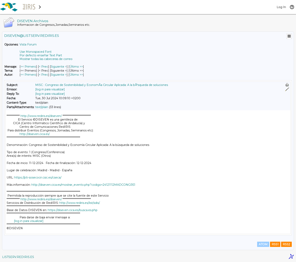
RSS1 (275, 244)
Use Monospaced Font (36, 52)
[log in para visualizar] (50, 89)
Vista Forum (28, 44)
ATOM (263, 244)
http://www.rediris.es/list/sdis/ (79, 203)
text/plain (41, 107)
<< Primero (28, 66)
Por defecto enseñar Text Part (41, 55)
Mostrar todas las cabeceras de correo (46, 59)
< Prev (43, 66)
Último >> (76, 66)
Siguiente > (59, 66)
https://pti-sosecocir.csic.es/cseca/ (37, 177)
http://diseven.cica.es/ (35, 134)
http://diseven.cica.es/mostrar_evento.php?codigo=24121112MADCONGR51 (83, 185)
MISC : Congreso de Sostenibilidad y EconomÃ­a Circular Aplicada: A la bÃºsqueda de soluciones (101, 85)
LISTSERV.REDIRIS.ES (18, 257)
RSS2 (286, 244)
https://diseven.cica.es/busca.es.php (72, 210)
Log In (281, 7)
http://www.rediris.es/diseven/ (41, 116)
